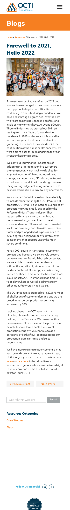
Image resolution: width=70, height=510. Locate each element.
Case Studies (15, 420)
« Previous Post (20, 384)
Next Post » (48, 384)
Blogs (10, 427)
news (10, 361)
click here (22, 361)
